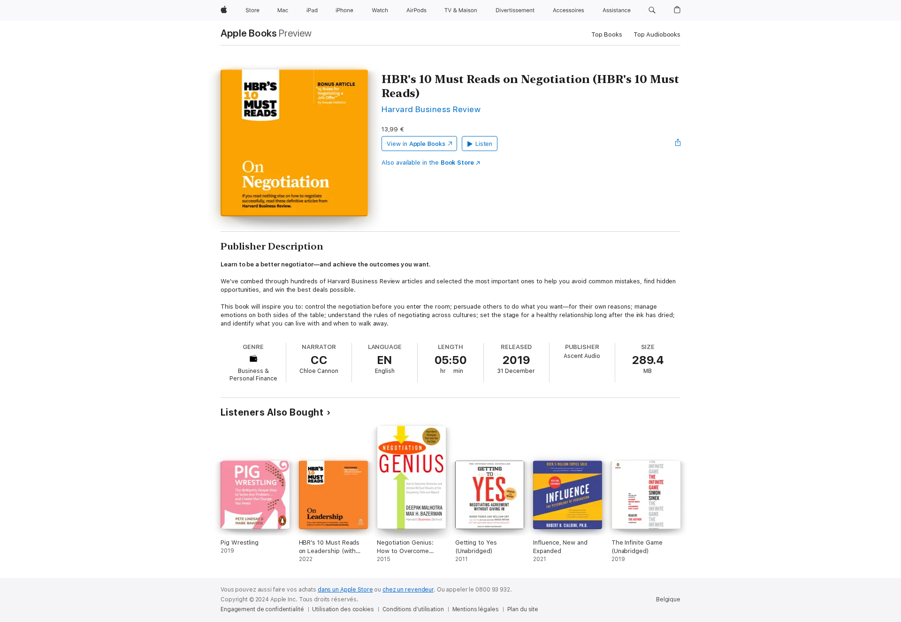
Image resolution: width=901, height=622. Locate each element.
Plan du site (523, 609)
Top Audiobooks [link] (657, 34)
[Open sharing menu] (678, 143)
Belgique (668, 599)
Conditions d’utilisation (413, 609)
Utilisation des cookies (343, 609)
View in (416, 143)
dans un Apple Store (345, 589)
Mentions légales (475, 609)
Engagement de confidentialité (262, 609)
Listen (484, 143)
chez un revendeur (408, 589)
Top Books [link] (606, 34)
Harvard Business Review (431, 109)
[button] (652, 10)
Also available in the (428, 162)
